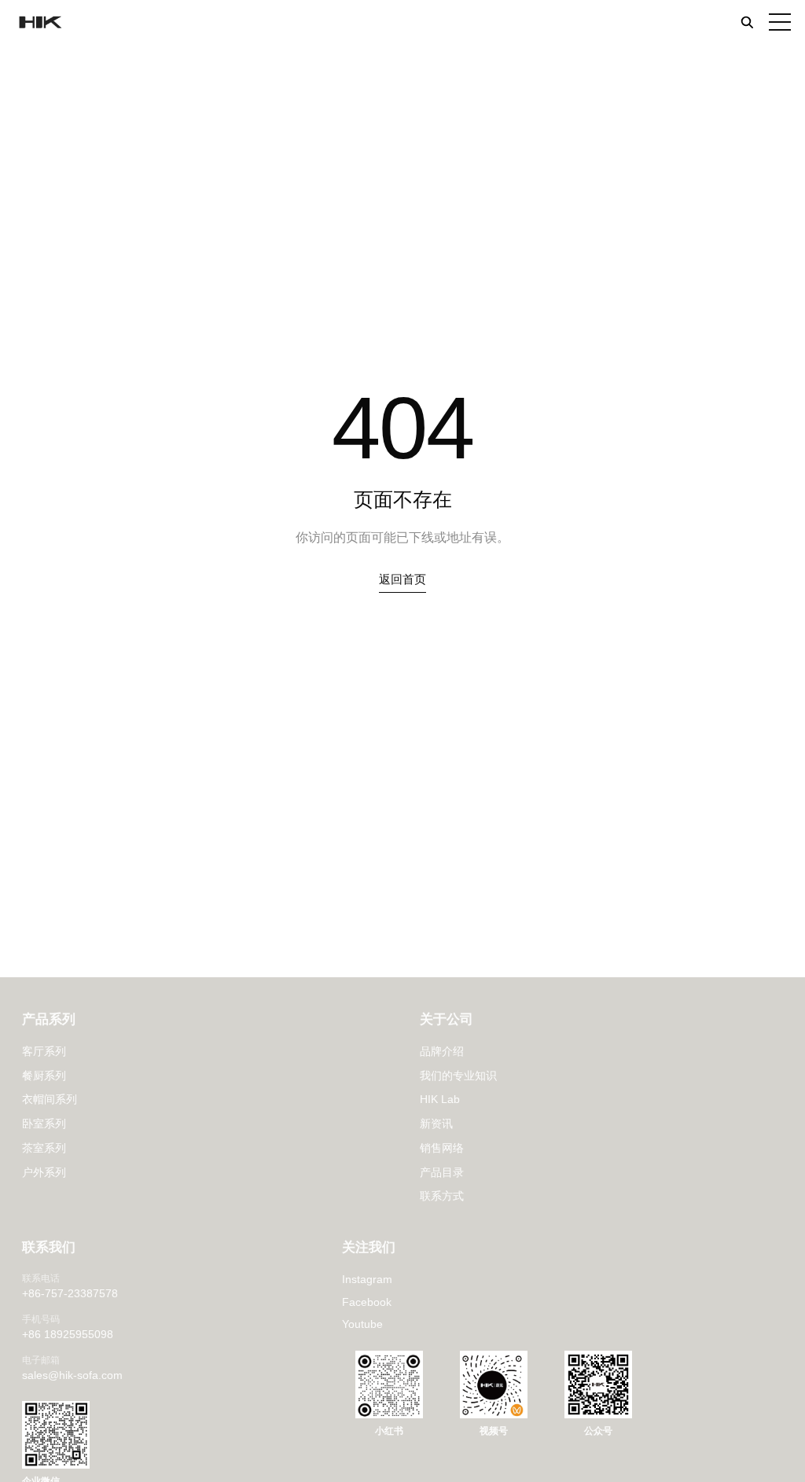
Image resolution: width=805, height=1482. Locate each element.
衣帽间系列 (49, 1099)
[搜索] (747, 22)
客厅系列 (44, 1051)
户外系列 (44, 1172)
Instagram (367, 1279)
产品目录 (442, 1172)
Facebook (366, 1302)
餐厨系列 (44, 1075)
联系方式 (442, 1196)
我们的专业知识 (458, 1075)
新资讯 (436, 1123)
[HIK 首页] (39, 22)
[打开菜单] (780, 22)
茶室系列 (44, 1148)
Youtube (362, 1324)
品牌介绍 (442, 1051)
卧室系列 (44, 1123)
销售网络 (442, 1148)
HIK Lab (440, 1099)
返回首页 (402, 579)
